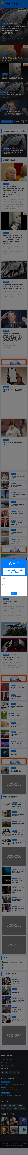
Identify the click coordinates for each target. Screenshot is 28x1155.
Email (3, 578)
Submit (14, 593)
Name (3, 584)
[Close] (26, 559)
